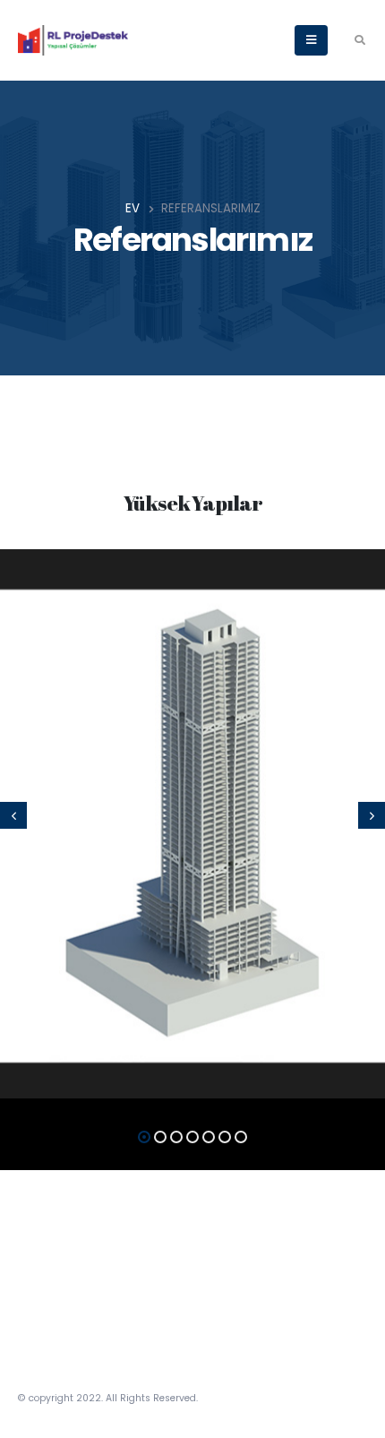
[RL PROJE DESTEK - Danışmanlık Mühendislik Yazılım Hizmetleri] (73, 40)
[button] (144, 1137)
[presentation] (13, 815)
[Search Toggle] (359, 40)
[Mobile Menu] (311, 40)
